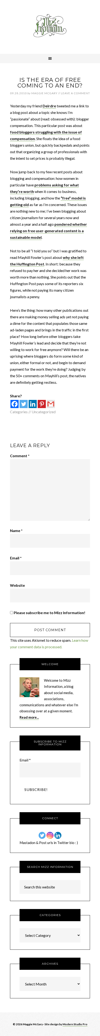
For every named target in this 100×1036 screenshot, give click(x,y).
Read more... (29, 717)
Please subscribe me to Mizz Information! (49, 612)
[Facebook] (14, 404)
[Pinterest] (42, 404)
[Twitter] (24, 404)
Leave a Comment (75, 93)
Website (17, 585)
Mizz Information (50, 26)
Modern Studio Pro (75, 1024)
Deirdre (49, 106)
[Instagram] (50, 835)
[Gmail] (51, 404)
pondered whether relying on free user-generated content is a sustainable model (48, 230)
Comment (20, 455)
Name (16, 530)
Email (16, 558)
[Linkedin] (33, 404)
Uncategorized (44, 411)
